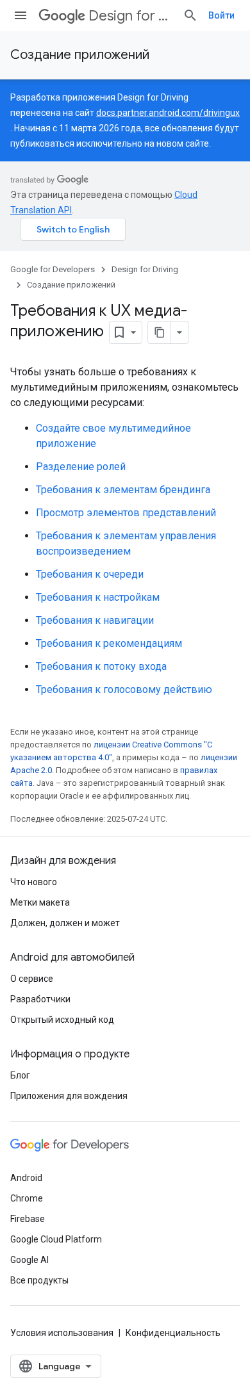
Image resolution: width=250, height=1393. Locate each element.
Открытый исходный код (62, 1019)
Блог (20, 1075)
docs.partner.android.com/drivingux (168, 113)
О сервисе (31, 978)
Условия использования (61, 1333)
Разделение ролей (81, 466)
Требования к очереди (90, 574)
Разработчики (40, 999)
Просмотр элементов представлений (126, 513)
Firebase (27, 1219)
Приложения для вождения (69, 1096)
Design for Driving (130, 15)
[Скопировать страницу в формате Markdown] (159, 332)
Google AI (29, 1260)
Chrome (26, 1198)
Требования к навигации (95, 620)
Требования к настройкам (98, 597)
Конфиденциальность (173, 1333)
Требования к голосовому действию (124, 689)
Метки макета (40, 902)
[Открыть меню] (20, 15)
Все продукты (39, 1280)
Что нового (33, 882)
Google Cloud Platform (56, 1239)
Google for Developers (52, 269)
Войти (221, 15)
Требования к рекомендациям (109, 643)
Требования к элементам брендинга (123, 490)
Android (26, 1178)
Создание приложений (79, 55)
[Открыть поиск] (190, 15)
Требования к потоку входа (101, 666)
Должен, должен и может (65, 923)
